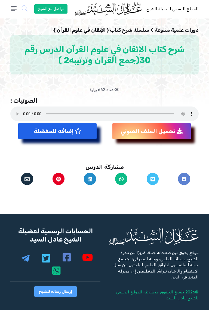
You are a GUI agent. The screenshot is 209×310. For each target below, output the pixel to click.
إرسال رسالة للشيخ (55, 291)
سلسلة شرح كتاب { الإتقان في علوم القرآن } (101, 30)
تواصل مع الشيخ (51, 9)
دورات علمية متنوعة (177, 30)
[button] (27, 9)
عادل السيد (176, 298)
